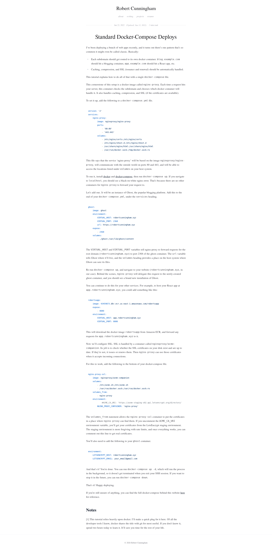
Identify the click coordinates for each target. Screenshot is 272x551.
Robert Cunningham (136, 8)
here (182, 492)
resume (150, 16)
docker (106, 176)
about (120, 16)
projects (140, 16)
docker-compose (124, 176)
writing (130, 16)
